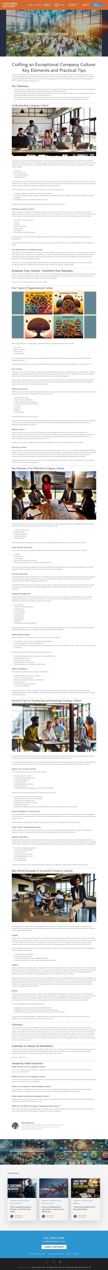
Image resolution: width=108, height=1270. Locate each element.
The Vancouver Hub (16, 1203)
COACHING (38, 5)
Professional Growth (23, 1200)
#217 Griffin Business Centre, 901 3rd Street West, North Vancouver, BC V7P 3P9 (69, 1267)
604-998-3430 (86, 5)
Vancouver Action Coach (38, 1267)
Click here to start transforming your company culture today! (29, 282)
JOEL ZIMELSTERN (54, 1238)
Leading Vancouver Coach (54, 1241)
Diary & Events (47, 5)
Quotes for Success (73, 5)
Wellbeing (76, 1203)
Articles (68, 1254)
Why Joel (76, 1254)
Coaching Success (9, 4)
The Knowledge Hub (59, 5)
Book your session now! (19, 1057)
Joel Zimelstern (49, 39)
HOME (30, 5)
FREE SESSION (97, 5)
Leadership (54, 28)
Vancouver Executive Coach (37, 1254)
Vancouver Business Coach (56, 1254)
